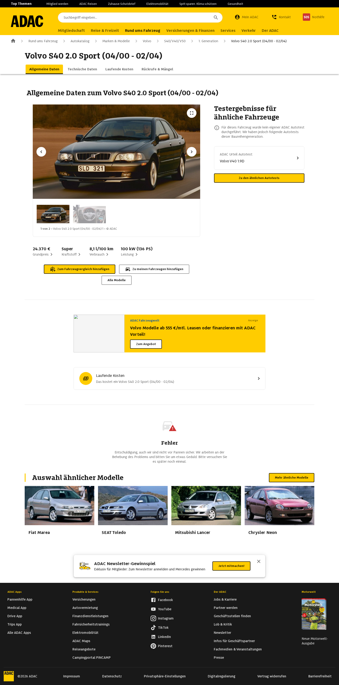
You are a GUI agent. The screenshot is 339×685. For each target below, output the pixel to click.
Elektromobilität (157, 4)
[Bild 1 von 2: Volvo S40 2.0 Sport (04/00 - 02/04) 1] (53, 214)
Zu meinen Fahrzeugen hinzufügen (157, 269)
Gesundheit (235, 4)
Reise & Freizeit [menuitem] (105, 30)
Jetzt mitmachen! (231, 566)
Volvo (147, 41)
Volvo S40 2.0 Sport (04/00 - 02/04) (259, 41)
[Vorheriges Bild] (41, 152)
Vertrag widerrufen (271, 676)
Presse (219, 657)
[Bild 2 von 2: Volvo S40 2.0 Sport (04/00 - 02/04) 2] (89, 214)
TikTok (163, 627)
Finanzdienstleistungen (90, 616)
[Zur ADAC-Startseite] (27, 21)
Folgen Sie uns (160, 591)
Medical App (16, 608)
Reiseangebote (83, 649)
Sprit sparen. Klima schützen (198, 4)
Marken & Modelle (116, 41)
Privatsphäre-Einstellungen (165, 676)
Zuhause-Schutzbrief (121, 4)
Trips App (14, 624)
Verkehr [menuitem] (248, 30)
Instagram (166, 618)
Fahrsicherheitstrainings (91, 624)
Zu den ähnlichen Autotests (259, 178)
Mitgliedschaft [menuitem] (71, 30)
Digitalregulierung (221, 676)
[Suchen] (216, 17)
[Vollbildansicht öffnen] (191, 113)
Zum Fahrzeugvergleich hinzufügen (83, 269)
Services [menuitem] (227, 30)
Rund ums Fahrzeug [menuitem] (142, 30)
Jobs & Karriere (225, 599)
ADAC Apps (14, 591)
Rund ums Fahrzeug (43, 41)
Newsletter (222, 633)
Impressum (71, 676)
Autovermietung (85, 608)
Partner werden (226, 608)
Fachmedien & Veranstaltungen (238, 649)
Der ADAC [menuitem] (270, 30)
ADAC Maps (81, 641)
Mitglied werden (57, 4)
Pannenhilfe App (19, 599)
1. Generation (208, 41)
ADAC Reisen (88, 4)
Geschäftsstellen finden (232, 616)
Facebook (165, 600)
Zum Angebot (146, 344)
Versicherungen (83, 599)
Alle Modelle (116, 280)
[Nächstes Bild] (191, 152)
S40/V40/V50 (175, 41)
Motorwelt (309, 591)
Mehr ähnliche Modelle (291, 478)
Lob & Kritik (223, 624)
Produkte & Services (85, 591)
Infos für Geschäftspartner (234, 641)
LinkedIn (164, 637)
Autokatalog (80, 41)
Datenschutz (112, 676)
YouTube (164, 609)
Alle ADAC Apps (19, 633)
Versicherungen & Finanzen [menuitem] (190, 30)
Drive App (14, 616)
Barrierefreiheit (320, 676)
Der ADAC (220, 591)
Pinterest (165, 646)
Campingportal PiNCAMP (91, 657)
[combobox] (140, 17)
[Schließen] (259, 562)
